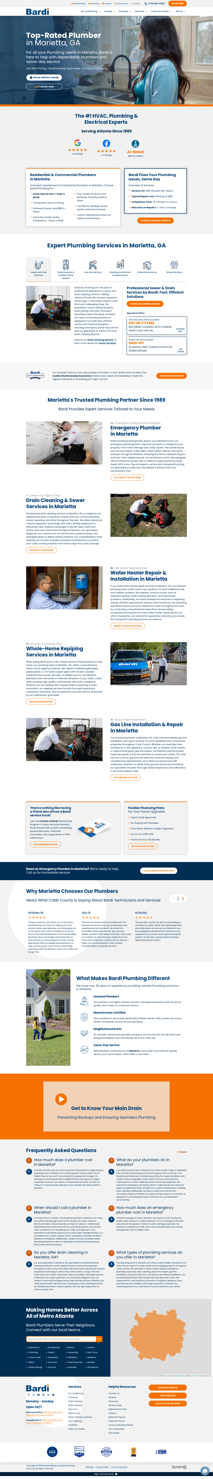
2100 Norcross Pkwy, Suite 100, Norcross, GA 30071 (44, 1414)
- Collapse (181, 1152)
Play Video (61, 1099)
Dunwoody (73, 1352)
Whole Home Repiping (41, 701)
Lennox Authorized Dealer (120, 1425)
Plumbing (72, 1397)
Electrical (72, 1409)
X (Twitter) (33, 1394)
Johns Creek (35, 1357)
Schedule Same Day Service (156, 220)
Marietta (91, 1357)
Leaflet (164, 1376)
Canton (91, 1347)
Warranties (113, 1432)
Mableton (72, 1357)
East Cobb (92, 1352)
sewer (107, 290)
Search (99, 1339)
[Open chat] (205, 1471)
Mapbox (208, 1376)
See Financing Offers (142, 846)
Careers (112, 1413)
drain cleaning (82, 294)
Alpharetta (34, 1347)
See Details (180, 350)
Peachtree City (75, 1362)
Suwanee (72, 1367)
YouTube (38, 1394)
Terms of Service (119, 1467)
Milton (32, 1362)
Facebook (28, 1394)
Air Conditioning (75, 1393)
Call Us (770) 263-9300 (167, 1403)
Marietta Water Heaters (128, 626)
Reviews (112, 1397)
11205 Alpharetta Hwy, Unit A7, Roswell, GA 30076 (44, 1422)
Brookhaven (54, 1347)
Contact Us (113, 1393)
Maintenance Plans (117, 1409)
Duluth (51, 1352)
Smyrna (52, 1367)
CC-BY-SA (195, 1376)
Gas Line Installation (126, 777)
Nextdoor (53, 1394)
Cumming (33, 1352)
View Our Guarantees (172, 375)
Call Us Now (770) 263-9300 (158, 870)
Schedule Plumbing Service (145, 303)
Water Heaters (75, 1405)
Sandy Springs (35, 1367)
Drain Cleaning (75, 1401)
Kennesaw (53, 1357)
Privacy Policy (102, 1467)
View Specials (167, 1395)
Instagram (48, 1394)
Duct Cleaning (75, 1421)
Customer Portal (116, 1421)
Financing (113, 1401)
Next (183, 899)
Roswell (91, 1362)
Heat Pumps (74, 1413)
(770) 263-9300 (46, 86)
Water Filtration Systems (80, 1417)
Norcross (52, 1362)
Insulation (73, 1425)
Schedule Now (180, 330)
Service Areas (115, 1405)
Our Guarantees (116, 1429)
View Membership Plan (45, 844)
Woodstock (92, 1367)
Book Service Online (46, 77)
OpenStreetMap (179, 1376)
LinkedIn (43, 1394)
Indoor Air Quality (76, 1429)
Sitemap (90, 1467)
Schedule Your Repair (41, 550)
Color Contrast (117, 1474)
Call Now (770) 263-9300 (127, 477)
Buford (71, 1347)
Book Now (177, 3)
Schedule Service (168, 1387)
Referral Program (116, 1417)
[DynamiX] (179, 1467)
